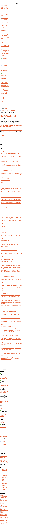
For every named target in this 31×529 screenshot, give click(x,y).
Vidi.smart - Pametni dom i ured (5, 491)
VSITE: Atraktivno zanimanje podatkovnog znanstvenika (4, 480)
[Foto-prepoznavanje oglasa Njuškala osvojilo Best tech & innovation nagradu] (11, 130)
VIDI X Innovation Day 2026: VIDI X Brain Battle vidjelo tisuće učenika (11, 319)
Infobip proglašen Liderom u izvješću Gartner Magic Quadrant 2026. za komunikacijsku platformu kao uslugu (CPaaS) (11, 328)
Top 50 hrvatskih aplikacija (4, 472)
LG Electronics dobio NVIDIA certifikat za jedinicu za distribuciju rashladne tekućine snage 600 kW (4, 461)
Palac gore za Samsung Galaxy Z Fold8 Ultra (3, 444)
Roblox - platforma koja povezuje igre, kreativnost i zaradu (4, 408)
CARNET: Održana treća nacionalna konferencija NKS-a (9, 251)
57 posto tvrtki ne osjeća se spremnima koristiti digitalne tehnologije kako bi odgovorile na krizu (4, 392)
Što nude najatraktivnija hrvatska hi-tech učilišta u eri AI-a (5, 15)
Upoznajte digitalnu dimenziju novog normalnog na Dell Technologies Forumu (3, 377)
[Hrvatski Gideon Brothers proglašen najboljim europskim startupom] (9, 110)
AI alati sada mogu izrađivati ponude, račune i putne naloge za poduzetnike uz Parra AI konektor (10, 346)
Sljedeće (3, 141)
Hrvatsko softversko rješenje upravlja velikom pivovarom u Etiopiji (4, 428)
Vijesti (3, 97)
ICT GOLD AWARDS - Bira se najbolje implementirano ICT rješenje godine (8, 116)
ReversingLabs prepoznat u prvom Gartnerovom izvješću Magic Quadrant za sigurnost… (5, 54)
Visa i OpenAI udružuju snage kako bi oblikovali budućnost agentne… (4, 93)
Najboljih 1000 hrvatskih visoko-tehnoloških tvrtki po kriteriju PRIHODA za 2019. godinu (4, 385)
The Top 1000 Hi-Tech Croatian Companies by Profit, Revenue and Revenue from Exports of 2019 (4, 401)
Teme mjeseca (7, 128)
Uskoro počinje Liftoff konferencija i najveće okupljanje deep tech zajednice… (4, 30)
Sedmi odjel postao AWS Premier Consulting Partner (5, 8)
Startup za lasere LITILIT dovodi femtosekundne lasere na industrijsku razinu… (4, 78)
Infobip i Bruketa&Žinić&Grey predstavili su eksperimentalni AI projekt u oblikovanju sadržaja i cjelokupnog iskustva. (10, 261)
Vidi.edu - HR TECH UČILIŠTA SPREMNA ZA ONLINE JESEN (5, 470)
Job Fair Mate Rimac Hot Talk (5, 180)
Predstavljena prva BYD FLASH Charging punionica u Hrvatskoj (5, 62)
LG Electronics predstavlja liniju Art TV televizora (8, 311)
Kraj (2, 142)
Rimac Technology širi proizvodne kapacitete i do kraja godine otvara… (5, 70)
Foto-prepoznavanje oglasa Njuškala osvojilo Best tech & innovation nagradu (11, 126)
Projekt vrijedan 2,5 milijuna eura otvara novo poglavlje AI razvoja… (5, 38)
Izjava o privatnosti (4, 526)
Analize (3, 98)
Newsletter (3, 525)
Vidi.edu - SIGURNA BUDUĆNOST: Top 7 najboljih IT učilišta (5, 475)
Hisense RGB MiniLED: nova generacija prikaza (8, 293)
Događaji (3, 101)
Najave (3, 100)
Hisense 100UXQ (3, 226)
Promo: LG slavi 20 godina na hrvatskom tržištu (8, 209)
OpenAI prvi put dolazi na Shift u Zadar (4, 436)
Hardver (3, 99)
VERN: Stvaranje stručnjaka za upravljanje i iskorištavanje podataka (4, 484)
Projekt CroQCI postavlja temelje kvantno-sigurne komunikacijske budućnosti (5, 85)
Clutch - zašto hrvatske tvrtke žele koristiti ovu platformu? (3, 422)
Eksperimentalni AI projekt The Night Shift (7, 259)
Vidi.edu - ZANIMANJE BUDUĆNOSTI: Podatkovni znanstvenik (5, 488)
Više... (1, 113)
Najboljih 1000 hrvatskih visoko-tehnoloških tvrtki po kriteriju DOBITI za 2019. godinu (4, 415)
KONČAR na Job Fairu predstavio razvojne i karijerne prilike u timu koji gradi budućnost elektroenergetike (11, 242)
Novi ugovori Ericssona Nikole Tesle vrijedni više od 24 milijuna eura (11, 285)
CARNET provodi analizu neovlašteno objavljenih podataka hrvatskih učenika (5, 22)
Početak (3, 135)
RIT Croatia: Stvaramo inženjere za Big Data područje (5, 478)
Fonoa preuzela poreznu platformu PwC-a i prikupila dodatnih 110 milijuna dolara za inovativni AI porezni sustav (11, 218)
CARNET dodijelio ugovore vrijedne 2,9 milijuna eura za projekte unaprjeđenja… (5, 46)
